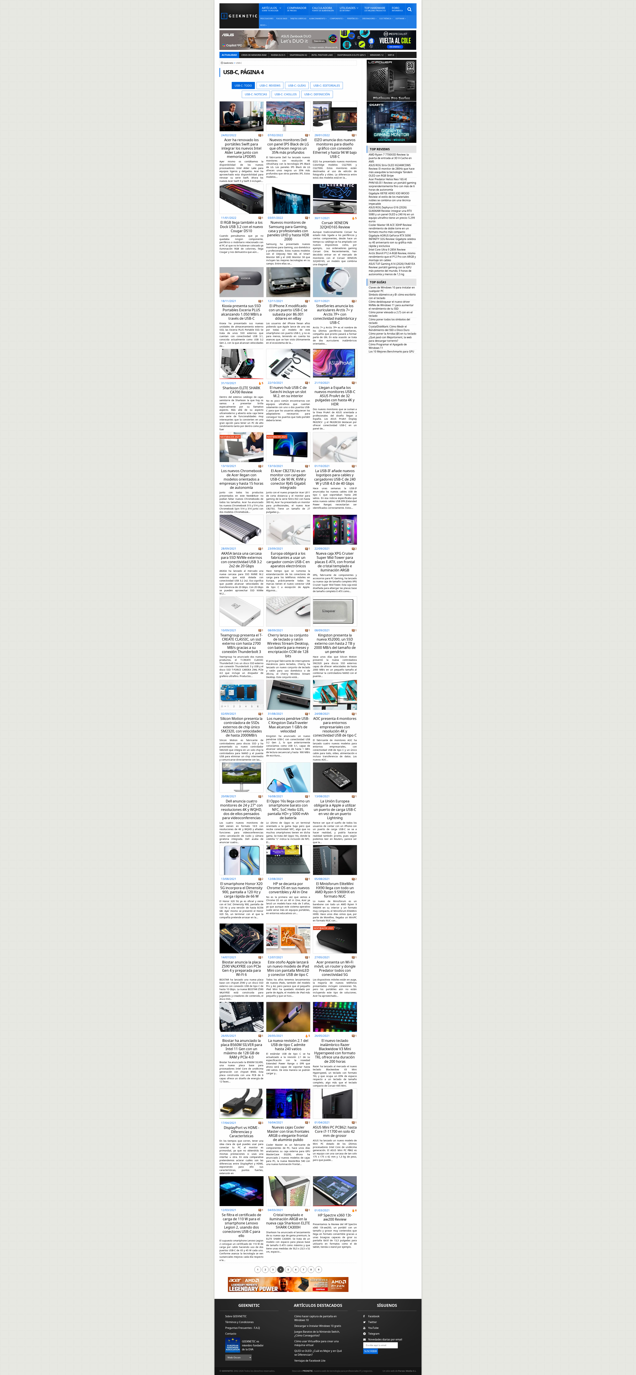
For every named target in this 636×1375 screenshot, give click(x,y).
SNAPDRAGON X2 (298, 54)
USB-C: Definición (317, 94)
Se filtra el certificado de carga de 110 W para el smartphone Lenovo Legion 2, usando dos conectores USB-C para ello (241, 1225)
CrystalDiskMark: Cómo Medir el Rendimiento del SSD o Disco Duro (389, 328)
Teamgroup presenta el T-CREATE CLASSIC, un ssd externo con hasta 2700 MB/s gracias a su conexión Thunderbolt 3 (241, 643)
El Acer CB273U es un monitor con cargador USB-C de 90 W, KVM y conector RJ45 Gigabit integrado (288, 479)
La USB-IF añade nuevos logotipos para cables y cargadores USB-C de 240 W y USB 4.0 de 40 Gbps (335, 477)
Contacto (230, 1333)
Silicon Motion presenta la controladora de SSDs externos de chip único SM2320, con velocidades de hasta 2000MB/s (241, 727)
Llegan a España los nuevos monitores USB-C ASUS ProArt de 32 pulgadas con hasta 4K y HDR (335, 396)
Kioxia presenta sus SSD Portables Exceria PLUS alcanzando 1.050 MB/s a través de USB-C (241, 312)
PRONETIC (308, 1370)
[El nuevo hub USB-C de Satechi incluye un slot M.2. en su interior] (288, 349)
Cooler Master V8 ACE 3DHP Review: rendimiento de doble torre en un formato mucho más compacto (390, 228)
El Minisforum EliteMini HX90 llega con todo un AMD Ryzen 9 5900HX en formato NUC (335, 890)
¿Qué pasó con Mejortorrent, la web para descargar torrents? (390, 339)
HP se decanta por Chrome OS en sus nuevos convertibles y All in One (288, 887)
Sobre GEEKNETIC (236, 1316)
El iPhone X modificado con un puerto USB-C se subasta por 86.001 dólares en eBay (288, 312)
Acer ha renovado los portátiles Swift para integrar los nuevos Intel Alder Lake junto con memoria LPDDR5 (241, 148)
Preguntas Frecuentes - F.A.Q (242, 1328)
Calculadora (323, 9)
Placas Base (281, 18)
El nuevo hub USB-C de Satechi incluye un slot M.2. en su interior (288, 391)
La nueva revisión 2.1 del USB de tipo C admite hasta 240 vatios (288, 1044)
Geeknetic (228, 63)
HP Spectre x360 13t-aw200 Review (335, 1217)
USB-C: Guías (297, 85)
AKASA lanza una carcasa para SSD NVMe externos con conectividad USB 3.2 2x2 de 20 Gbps (241, 559)
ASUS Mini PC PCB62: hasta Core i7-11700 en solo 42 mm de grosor (335, 1131)
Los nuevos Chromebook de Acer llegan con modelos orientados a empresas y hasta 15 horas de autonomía (241, 479)
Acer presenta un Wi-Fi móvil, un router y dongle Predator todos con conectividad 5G (335, 968)
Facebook (373, 1316)
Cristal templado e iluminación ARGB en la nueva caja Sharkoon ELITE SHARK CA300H (288, 1221)
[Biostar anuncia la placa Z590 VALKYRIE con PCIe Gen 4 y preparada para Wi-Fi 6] (241, 924)
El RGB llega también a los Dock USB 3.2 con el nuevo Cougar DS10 (241, 226)
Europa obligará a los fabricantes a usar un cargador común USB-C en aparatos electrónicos (288, 559)
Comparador (296, 9)
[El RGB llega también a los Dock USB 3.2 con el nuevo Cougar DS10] (241, 184)
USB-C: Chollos (286, 94)
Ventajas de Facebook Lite (309, 1360)
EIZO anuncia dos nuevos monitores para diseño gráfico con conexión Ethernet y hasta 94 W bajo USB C (335, 148)
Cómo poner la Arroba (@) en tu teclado (392, 333)
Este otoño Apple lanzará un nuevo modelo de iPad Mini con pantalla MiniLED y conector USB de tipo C (288, 968)
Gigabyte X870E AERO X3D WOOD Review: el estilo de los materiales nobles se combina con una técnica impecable (390, 199)
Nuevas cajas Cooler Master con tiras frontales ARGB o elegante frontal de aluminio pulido (288, 1133)
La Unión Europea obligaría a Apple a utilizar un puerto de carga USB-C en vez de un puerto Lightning (335, 809)
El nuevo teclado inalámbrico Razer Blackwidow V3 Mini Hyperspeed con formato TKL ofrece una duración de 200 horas (334, 1051)
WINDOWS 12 (376, 54)
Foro (397, 9)
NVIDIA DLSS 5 (278, 54)
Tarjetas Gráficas (298, 18)
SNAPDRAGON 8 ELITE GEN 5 (351, 54)
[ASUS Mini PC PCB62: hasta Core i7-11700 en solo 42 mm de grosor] (335, 1089)
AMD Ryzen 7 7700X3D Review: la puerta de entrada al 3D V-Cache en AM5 (390, 158)
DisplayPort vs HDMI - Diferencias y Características (241, 1131)
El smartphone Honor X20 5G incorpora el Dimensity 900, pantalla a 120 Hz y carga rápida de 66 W (241, 890)
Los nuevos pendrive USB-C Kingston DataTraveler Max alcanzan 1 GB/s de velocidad (288, 724)
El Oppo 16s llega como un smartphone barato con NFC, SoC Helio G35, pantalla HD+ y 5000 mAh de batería (288, 809)
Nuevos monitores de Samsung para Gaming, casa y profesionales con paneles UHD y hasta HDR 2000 (288, 230)
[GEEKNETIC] (239, 16)
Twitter (372, 1322)
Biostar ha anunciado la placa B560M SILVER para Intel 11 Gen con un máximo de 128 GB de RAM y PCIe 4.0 (241, 1049)
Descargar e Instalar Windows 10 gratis (317, 1326)
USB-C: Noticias (256, 94)
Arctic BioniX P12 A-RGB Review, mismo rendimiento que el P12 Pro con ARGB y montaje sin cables (392, 257)
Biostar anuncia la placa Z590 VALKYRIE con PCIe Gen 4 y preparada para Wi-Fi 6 (241, 968)
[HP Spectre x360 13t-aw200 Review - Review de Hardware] (335, 1191)
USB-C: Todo (243, 85)
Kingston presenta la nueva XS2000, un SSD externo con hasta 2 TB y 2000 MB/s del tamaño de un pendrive (335, 643)
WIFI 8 (391, 54)
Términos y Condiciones (239, 1322)
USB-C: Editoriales (326, 85)
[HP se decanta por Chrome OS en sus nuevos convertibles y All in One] (288, 846)
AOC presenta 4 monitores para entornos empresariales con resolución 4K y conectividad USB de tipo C (335, 727)
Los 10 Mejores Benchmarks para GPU (391, 351)
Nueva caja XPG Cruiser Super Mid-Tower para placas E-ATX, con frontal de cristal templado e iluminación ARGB (335, 561)
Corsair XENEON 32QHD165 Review (335, 224)
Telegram (373, 1333)
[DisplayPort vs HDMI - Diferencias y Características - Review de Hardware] (241, 1104)
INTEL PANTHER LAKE (322, 54)
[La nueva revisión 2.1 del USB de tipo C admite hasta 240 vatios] (288, 1002)
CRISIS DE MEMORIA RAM (253, 54)
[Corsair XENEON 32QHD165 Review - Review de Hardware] (335, 199)
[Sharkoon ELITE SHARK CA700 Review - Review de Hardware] (241, 364)
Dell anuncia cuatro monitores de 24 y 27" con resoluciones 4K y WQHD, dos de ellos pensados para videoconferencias (241, 809)
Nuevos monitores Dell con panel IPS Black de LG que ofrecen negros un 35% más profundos (288, 146)
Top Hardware (375, 9)
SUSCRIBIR (370, 1351)
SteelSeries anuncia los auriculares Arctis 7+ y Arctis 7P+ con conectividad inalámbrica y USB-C (335, 314)
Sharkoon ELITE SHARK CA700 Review (241, 390)
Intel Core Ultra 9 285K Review (387, 249)
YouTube (373, 1328)
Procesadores (266, 18)
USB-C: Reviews (270, 85)
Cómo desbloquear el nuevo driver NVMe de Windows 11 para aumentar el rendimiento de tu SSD (391, 305)
